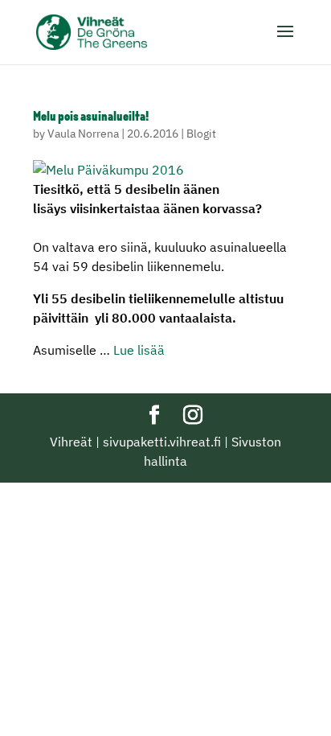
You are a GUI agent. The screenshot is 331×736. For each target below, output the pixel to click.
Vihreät (71, 442)
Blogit (201, 133)
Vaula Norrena (83, 133)
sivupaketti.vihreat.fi (162, 442)
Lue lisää (139, 350)
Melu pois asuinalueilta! (91, 117)
